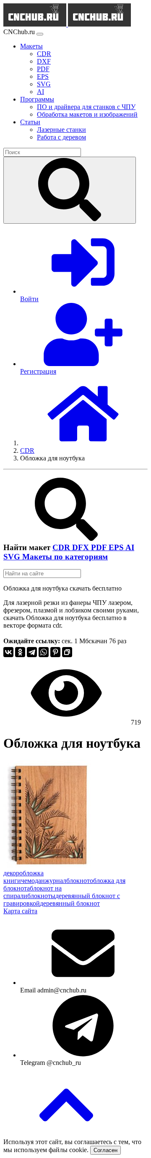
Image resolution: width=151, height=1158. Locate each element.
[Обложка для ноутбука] (50, 865)
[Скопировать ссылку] (67, 652)
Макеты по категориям (65, 556)
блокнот (78, 880)
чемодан (33, 880)
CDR (62, 547)
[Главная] (83, 443)
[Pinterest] (55, 652)
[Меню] (39, 34)
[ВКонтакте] (8, 652)
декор (11, 873)
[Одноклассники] (20, 652)
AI (129, 547)
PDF (100, 547)
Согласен (105, 1150)
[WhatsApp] (44, 652)
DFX (81, 547)
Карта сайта (20, 911)
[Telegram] (32, 652)
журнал (55, 880)
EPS (117, 547)
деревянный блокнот (70, 903)
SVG (12, 556)
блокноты (41, 895)
